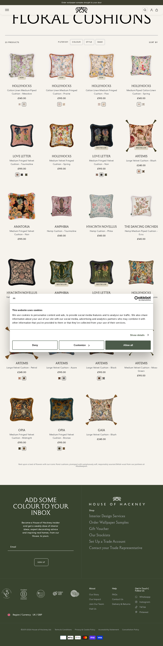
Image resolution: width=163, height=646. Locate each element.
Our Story (94, 594)
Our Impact (95, 599)
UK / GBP (37, 614)
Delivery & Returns (121, 604)
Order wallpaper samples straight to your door (81, 2)
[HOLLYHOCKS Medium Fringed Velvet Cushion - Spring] (61, 135)
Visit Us (92, 608)
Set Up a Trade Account (107, 541)
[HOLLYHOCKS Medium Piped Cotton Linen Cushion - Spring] (19, 104)
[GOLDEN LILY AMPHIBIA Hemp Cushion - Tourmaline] (61, 206)
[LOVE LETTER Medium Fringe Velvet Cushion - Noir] (21, 174)
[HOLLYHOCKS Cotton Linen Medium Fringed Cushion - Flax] (63, 104)
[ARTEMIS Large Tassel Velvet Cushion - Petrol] (143, 171)
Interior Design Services (107, 516)
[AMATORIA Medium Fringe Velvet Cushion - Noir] (22, 206)
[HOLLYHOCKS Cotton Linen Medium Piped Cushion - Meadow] (22, 65)
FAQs (114, 594)
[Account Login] (151, 10)
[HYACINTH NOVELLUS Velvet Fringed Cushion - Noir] (22, 272)
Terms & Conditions (63, 630)
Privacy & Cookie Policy (85, 630)
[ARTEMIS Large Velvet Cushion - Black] (59, 378)
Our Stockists (99, 535)
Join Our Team (96, 604)
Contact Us (117, 599)
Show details (137, 335)
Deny (35, 345)
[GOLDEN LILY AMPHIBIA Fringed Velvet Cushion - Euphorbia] (61, 272)
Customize (80, 345)
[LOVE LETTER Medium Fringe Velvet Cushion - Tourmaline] (22, 135)
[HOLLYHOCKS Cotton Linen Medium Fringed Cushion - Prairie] (61, 65)
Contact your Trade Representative (115, 547)
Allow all (128, 345)
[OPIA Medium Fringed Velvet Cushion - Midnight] (22, 409)
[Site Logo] (81, 10)
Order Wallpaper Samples (109, 522)
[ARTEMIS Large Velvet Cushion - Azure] (63, 378)
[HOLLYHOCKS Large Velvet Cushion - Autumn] (141, 272)
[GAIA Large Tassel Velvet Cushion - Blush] (101, 409)
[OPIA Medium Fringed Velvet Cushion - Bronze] (19, 448)
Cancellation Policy (130, 630)
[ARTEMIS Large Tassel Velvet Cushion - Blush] (141, 135)
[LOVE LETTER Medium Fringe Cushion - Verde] (26, 174)
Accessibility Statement (108, 630)
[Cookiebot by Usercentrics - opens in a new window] (137, 298)
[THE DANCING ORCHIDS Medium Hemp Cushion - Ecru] (141, 206)
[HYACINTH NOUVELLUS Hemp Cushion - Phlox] (101, 206)
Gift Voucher (99, 528)
